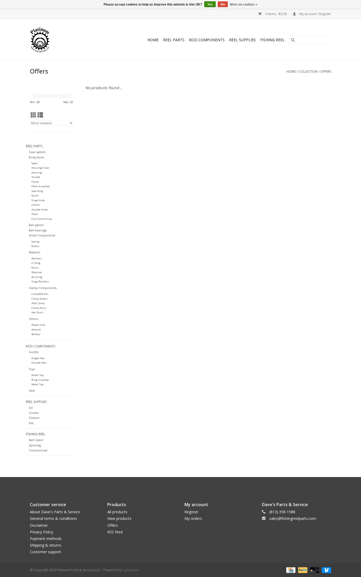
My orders (193, 518)
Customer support (45, 551)
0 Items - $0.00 (276, 14)
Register (191, 511)
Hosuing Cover (40, 168)
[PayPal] (302, 569)
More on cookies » (243, 4)
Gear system (37, 152)
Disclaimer (39, 525)
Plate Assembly (40, 186)
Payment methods (46, 538)
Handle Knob (39, 209)
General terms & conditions (53, 518)
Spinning (35, 445)
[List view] (40, 115)
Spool (34, 163)
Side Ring (37, 191)
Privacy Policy (41, 531)
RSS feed (115, 531)
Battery (35, 334)
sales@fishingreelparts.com (292, 518)
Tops (32, 369)
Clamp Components (43, 288)
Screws (35, 246)
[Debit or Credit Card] (314, 569)
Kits (31, 423)
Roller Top (37, 375)
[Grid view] (33, 115)
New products (119, 518)
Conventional (38, 450)
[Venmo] (325, 569)
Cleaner (34, 418)
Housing (36, 172)
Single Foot (38, 358)
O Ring (35, 263)
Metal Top (37, 384)
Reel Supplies (242, 39)
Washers (34, 252)
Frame (35, 182)
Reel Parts (173, 39)
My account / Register (315, 14)
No (223, 4)
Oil (31, 408)
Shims (35, 267)
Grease (34, 413)
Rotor (34, 214)
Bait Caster (36, 440)
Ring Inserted (40, 380)
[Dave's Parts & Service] (44, 40)
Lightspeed (130, 570)
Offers (325, 71)
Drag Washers (40, 281)
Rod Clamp (38, 303)
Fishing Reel (272, 39)
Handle (35, 177)
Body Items (36, 157)
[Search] (293, 40)
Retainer (36, 272)
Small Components (42, 235)
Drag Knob (38, 200)
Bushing (36, 277)
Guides (33, 352)
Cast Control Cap (41, 219)
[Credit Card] (290, 569)
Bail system (36, 225)
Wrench (36, 329)
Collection (308, 71)
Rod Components (207, 39)
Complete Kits (39, 294)
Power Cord (38, 325)
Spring (35, 241)
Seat (32, 390)
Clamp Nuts (38, 308)
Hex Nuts (37, 312)
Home (153, 39)
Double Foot (38, 362)
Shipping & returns (45, 545)
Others (35, 205)
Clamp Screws (39, 298)
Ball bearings (38, 230)
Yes (210, 4)
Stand (34, 195)
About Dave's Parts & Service (55, 511)
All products (117, 511)
